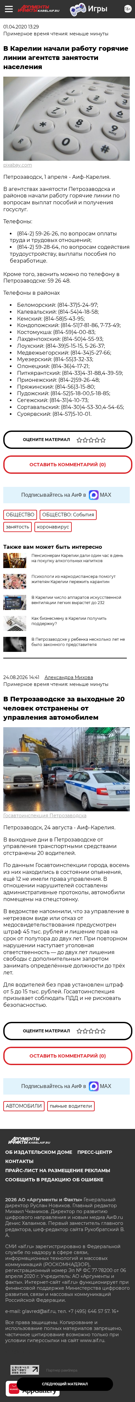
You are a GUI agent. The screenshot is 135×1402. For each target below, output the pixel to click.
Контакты (19, 1161)
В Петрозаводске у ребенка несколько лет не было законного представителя (78, 642)
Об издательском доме (38, 1152)
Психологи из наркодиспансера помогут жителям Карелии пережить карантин (73, 579)
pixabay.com (17, 165)
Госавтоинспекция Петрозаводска (45, 816)
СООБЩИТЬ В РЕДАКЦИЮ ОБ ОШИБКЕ (54, 1180)
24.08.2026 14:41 (21, 677)
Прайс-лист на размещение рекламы (57, 1170)
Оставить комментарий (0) (67, 465)
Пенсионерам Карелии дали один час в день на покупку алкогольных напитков (77, 558)
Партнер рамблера (61, 1370)
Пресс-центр (94, 1152)
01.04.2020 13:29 (21, 27)
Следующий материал (65, 1384)
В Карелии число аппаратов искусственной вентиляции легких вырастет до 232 (76, 600)
